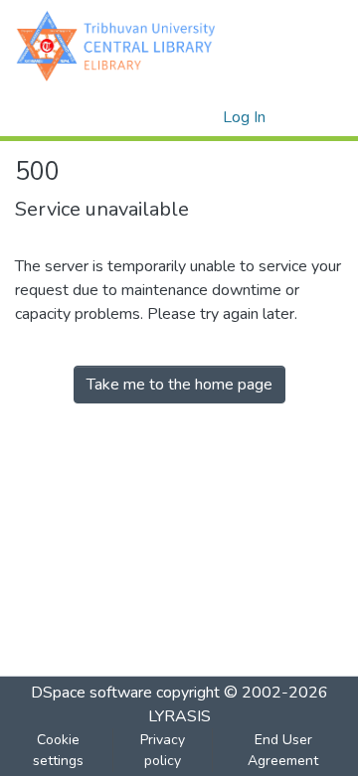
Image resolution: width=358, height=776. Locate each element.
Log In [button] (245, 117)
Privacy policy (162, 750)
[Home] (120, 45)
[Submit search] (175, 117)
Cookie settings (58, 750)
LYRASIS (179, 716)
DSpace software (91, 692)
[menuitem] (204, 117)
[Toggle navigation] (315, 117)
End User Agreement (283, 750)
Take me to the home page (179, 384)
